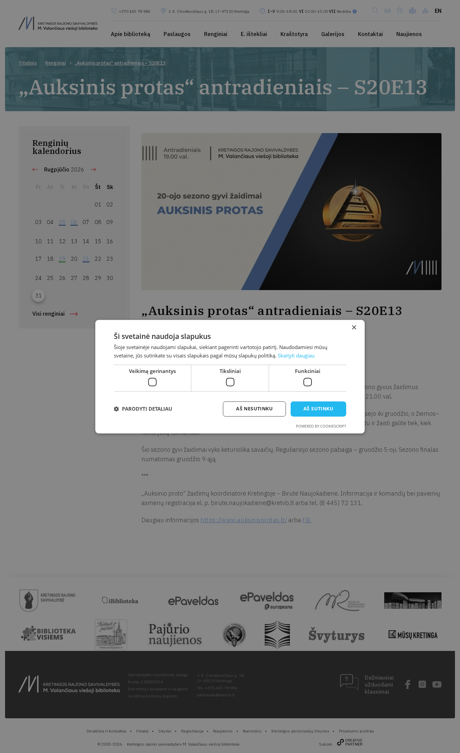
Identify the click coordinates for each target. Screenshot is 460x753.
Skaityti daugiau (296, 355)
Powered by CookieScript (321, 426)
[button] (143, 409)
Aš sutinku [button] (318, 408)
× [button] (353, 327)
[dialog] (230, 376)
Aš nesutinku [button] (254, 408)
